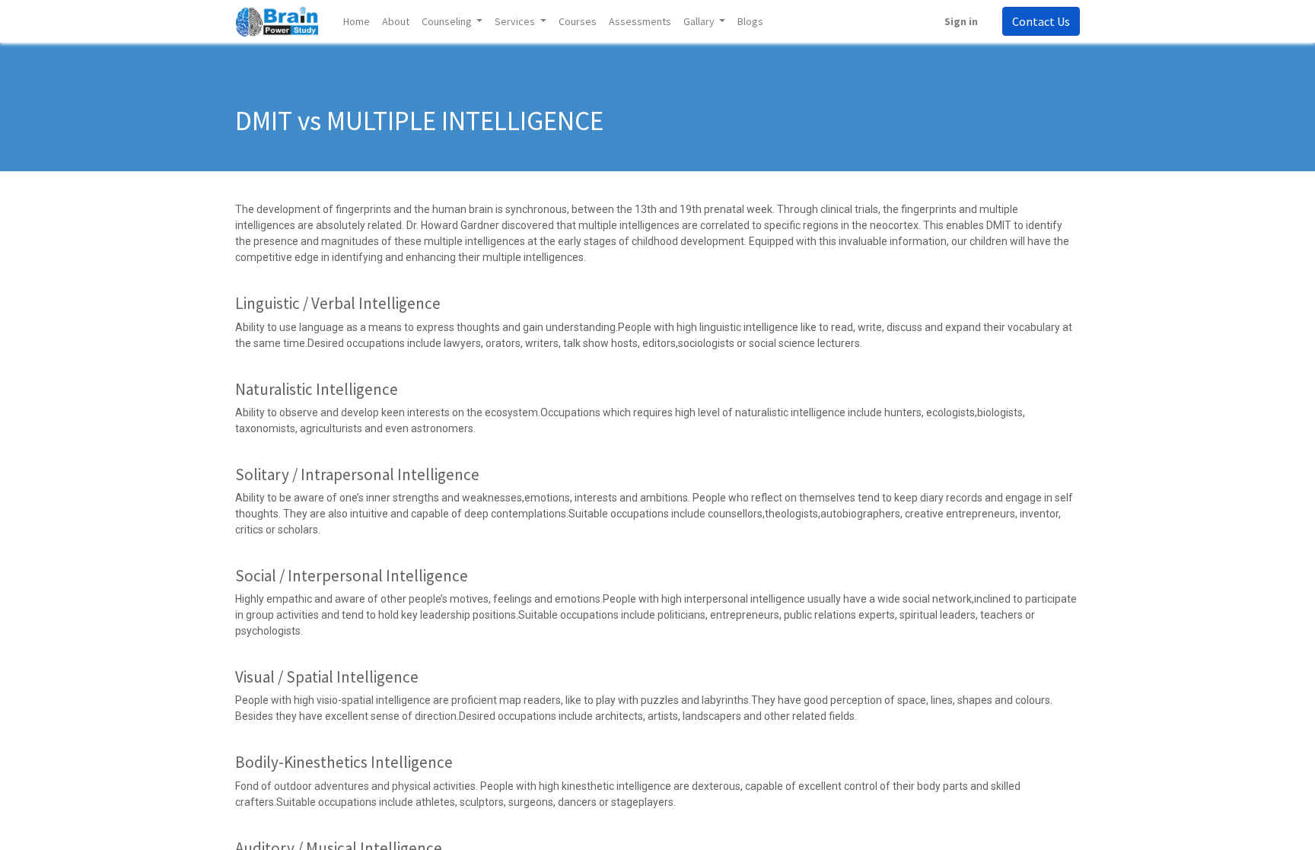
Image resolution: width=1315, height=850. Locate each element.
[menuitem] (356, 22)
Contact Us (1041, 21)
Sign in (961, 21)
